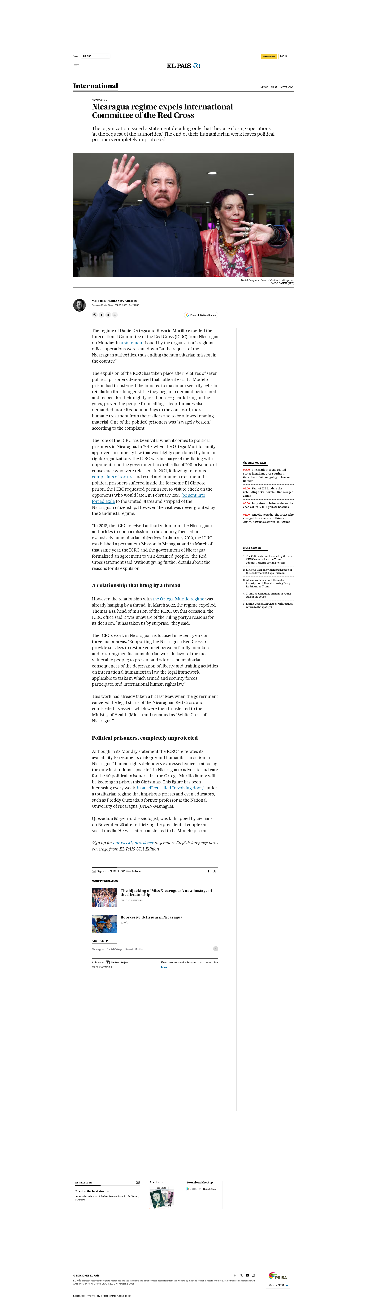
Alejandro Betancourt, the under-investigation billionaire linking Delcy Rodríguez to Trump (268, 583)
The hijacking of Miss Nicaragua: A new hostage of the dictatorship (166, 893)
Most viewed (252, 547)
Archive (154, 1182)
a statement (132, 342)
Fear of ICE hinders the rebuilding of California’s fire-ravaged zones (268, 492)
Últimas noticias (254, 462)
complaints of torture (113, 476)
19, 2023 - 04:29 (127, 305)
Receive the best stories (92, 1191)
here (164, 967)
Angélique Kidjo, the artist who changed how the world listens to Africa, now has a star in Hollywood (268, 518)
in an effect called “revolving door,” (170, 787)
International (95, 86)
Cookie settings (108, 1296)
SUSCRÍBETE (269, 56)
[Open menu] (76, 66)
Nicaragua (98, 949)
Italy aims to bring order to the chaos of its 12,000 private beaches (268, 505)
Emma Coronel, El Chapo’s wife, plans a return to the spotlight (269, 605)
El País (124, 923)
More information (102, 966)
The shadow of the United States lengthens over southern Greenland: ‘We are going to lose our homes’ (267, 475)
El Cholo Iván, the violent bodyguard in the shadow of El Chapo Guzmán (269, 571)
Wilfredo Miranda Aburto (114, 301)
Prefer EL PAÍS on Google (203, 315)
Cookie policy (124, 1296)
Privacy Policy (93, 1296)
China (274, 87)
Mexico (264, 87)
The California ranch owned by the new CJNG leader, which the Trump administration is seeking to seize (269, 559)
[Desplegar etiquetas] (215, 948)
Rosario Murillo (134, 949)
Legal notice (79, 1296)
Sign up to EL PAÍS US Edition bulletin (119, 871)
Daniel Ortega (114, 949)
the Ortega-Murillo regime (179, 599)
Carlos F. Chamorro (132, 900)
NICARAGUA (98, 100)
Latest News (286, 87)
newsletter (83, 1182)
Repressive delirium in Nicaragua (152, 917)
